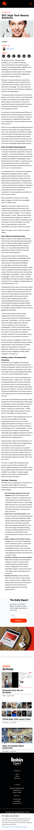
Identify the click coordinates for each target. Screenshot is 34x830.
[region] (17, 821)
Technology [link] (6, 12)
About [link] (17, 774)
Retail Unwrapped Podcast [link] (17, 788)
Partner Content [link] (17, 792)
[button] (4, 56)
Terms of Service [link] (17, 803)
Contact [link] (17, 776)
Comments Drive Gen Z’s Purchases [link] (12, 691)
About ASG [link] (17, 778)
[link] (4, 3)
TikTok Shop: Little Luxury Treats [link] (16, 719)
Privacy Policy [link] (17, 799)
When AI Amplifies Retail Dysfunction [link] (13, 747)
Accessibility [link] (17, 801)
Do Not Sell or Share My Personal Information (14, 827)
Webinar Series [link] (17, 790)
